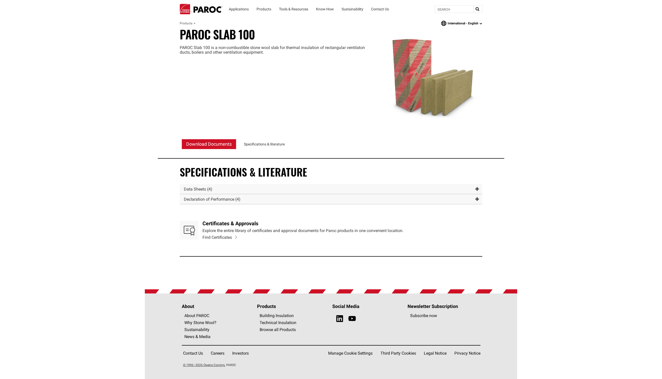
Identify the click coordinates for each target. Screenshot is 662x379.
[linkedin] (340, 319)
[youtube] (352, 318)
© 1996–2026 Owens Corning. (204, 365)
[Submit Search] (477, 9)
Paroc (201, 9)
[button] (331, 189)
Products (186, 23)
